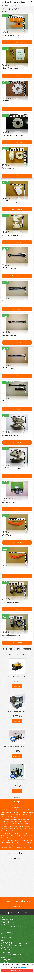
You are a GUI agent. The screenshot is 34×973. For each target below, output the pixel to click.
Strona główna (4, 5)
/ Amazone (10, 5)
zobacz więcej (17, 797)
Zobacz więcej (17, 686)
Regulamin (3, 957)
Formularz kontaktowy (6, 932)
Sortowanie (4, 11)
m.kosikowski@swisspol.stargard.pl (12, 926)
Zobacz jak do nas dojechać (7, 933)
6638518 (3, 929)
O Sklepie (3, 956)
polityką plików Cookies (23, 967)
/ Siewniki (15, 5)
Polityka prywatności (6, 959)
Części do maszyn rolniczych (15, 2)
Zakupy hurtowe (5, 962)
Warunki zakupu (5, 960)
